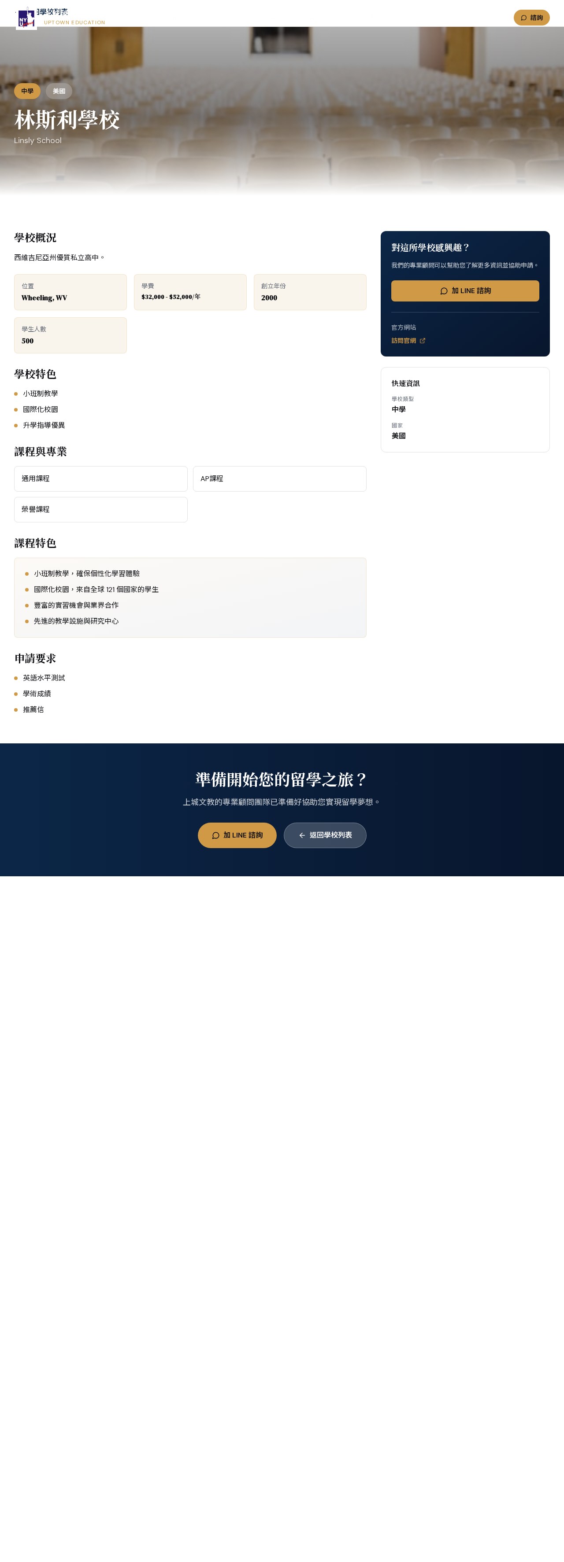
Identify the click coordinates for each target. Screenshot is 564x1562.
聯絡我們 (381, 17)
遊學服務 (239, 17)
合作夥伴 (280, 17)
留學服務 (205, 17)
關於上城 (347, 17)
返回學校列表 (331, 835)
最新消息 (314, 17)
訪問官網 (403, 341)
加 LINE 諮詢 (471, 290)
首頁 (177, 17)
